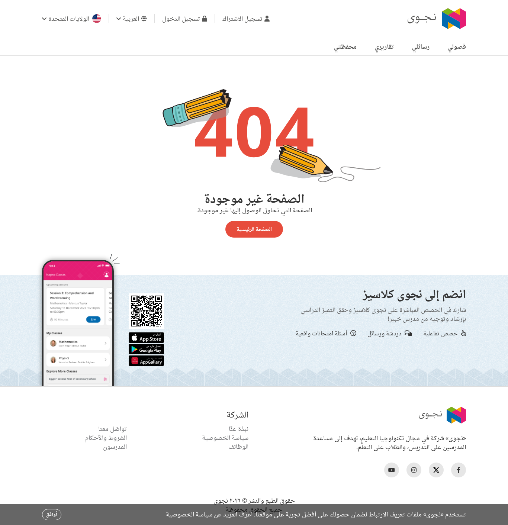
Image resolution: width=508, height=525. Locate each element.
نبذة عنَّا (238, 429)
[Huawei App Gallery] (146, 360)
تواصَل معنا (112, 429)
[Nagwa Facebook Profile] (458, 470)
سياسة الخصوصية (225, 438)
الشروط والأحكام (106, 438)
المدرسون (115, 446)
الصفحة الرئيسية (254, 229)
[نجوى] (436, 18)
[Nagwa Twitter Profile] (436, 470)
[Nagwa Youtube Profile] (391, 470)
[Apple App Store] (146, 337)
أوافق (51, 514)
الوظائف (238, 446)
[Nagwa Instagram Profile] (413, 470)
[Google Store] (146, 348)
